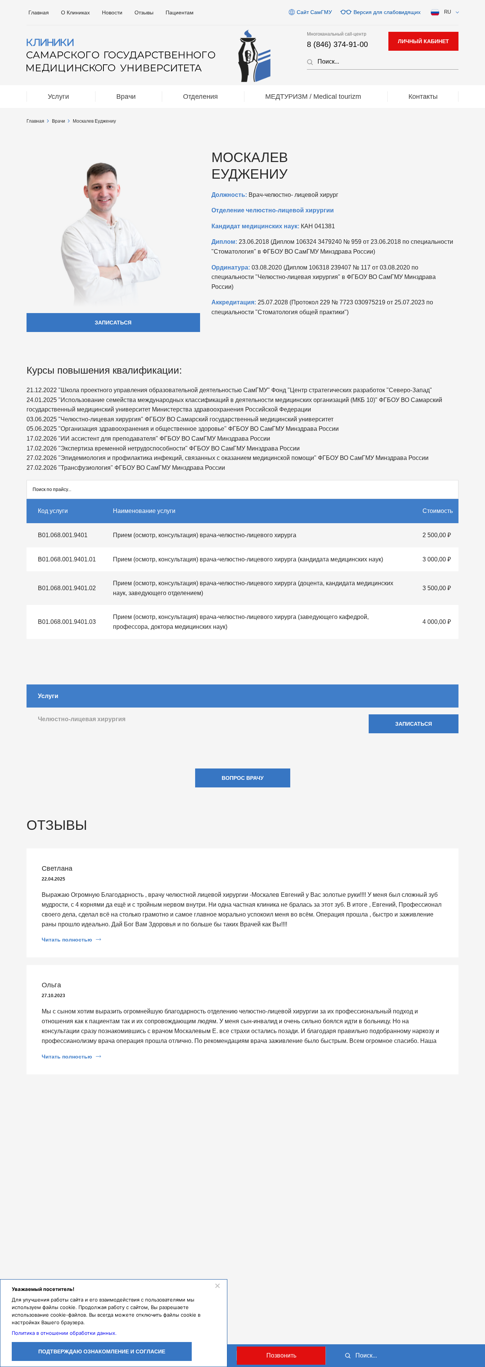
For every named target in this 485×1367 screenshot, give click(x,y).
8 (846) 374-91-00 (337, 44)
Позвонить (281, 1355)
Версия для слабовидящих (387, 12)
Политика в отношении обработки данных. (64, 1333)
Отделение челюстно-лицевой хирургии (272, 210)
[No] (217, 1285)
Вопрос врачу (243, 778)
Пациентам (180, 12)
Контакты (423, 96)
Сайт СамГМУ (314, 12)
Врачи (126, 96)
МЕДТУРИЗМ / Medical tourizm (313, 96)
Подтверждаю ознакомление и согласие (101, 1351)
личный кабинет (423, 41)
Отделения (200, 96)
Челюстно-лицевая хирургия (81, 719)
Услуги (58, 96)
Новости (112, 12)
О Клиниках (75, 12)
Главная (38, 12)
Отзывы (144, 12)
